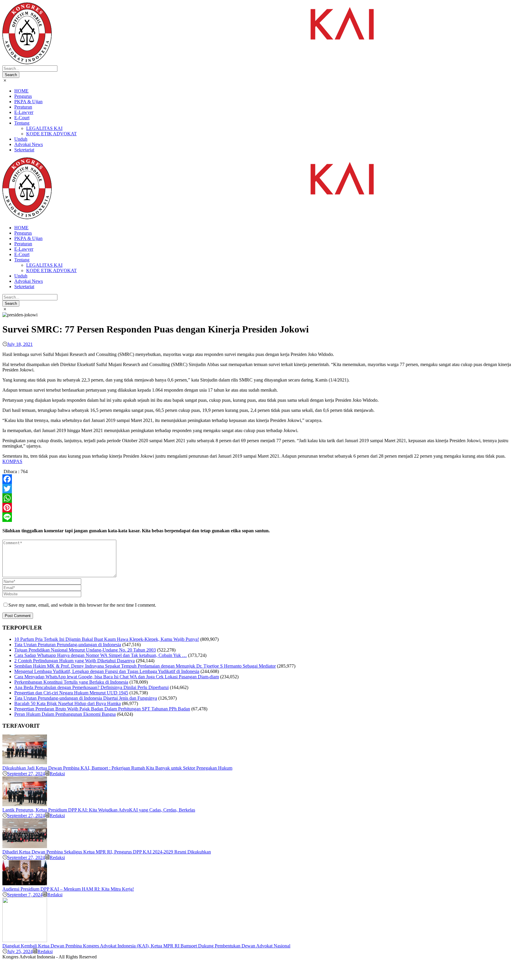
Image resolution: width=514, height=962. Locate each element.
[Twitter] (257, 488)
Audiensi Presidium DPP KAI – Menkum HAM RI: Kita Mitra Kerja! (68, 889)
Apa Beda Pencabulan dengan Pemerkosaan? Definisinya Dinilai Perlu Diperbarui (91, 687)
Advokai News (28, 144)
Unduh (20, 139)
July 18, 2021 (20, 344)
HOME (21, 90)
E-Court (21, 117)
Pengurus (23, 96)
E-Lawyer (23, 112)
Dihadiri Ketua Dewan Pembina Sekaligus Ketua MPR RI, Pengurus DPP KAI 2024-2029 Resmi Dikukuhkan (106, 851)
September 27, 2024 (26, 773)
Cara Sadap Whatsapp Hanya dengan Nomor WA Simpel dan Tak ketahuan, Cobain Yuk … (100, 655)
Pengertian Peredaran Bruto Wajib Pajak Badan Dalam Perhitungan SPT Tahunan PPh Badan (102, 708)
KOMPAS (12, 461)
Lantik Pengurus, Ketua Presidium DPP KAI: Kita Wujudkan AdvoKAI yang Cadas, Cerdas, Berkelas (98, 809)
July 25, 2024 (20, 951)
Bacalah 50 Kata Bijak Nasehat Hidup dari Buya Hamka (67, 703)
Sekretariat (24, 149)
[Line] (257, 517)
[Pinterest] (257, 507)
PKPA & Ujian (28, 101)
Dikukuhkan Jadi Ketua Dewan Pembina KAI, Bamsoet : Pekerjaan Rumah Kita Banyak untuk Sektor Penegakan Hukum (117, 767)
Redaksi (57, 773)
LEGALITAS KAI (44, 128)
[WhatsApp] (257, 498)
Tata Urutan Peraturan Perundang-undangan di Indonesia (67, 644)
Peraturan (23, 106)
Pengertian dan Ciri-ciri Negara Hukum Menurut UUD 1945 (71, 692)
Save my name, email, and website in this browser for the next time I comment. (82, 605)
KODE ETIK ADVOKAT (51, 133)
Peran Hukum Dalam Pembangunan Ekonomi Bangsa (65, 714)
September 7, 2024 (25, 894)
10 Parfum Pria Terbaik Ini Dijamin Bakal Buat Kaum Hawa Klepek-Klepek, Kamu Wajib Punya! (106, 639)
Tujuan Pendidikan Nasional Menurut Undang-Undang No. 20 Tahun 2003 (85, 649)
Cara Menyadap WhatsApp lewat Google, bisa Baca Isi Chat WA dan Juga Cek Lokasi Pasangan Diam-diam (116, 676)
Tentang (21, 122)
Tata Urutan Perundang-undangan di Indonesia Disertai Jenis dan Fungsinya (85, 698)
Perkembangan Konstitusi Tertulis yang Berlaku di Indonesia (71, 682)
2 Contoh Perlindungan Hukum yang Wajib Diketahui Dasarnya (74, 660)
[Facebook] (257, 479)
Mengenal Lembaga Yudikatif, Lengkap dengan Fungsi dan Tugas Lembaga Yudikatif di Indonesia (106, 671)
